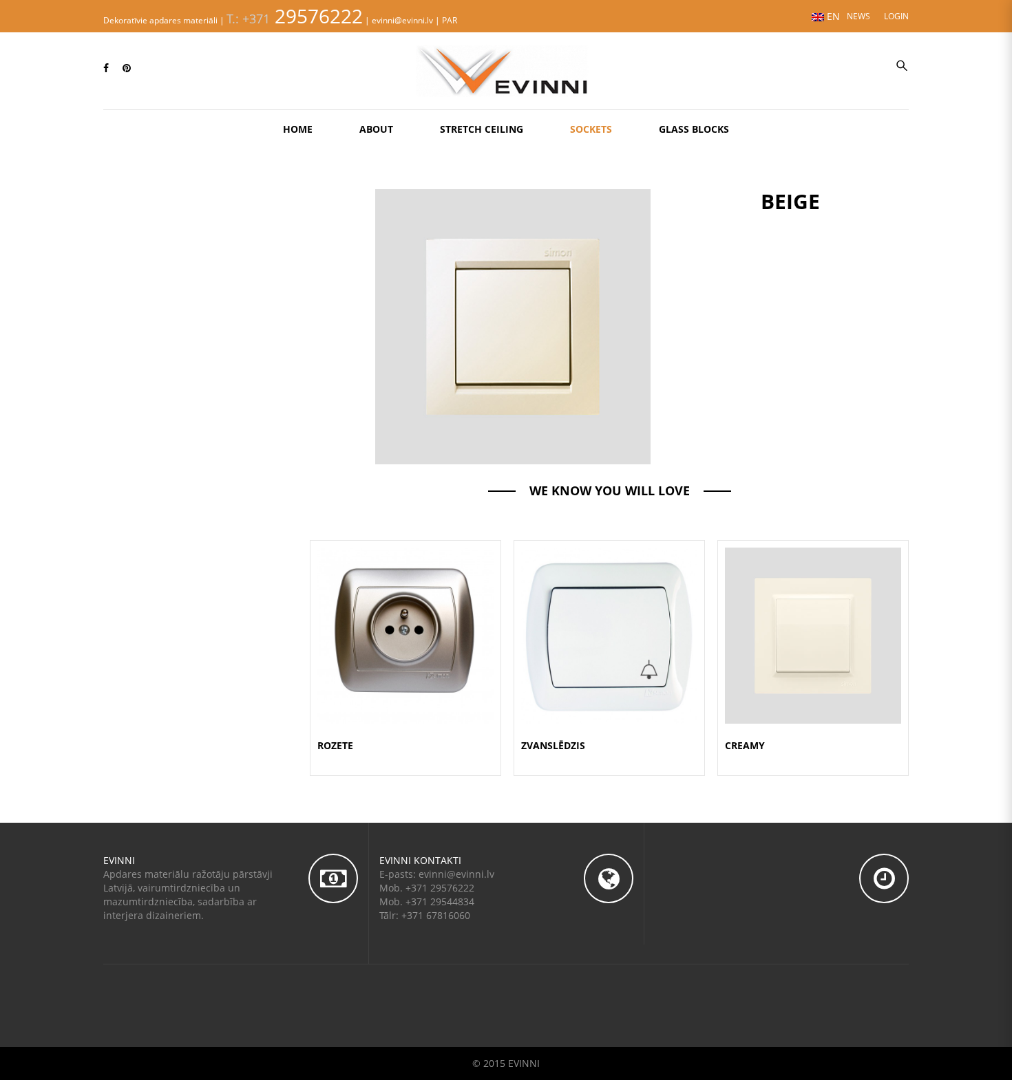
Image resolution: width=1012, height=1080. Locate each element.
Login (896, 15)
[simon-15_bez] (513, 325)
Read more (406, 651)
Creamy (745, 745)
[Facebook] (106, 67)
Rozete (335, 745)
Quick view (405, 618)
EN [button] (832, 16)
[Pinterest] (127, 67)
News (858, 15)
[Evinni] (506, 69)
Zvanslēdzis (553, 745)
